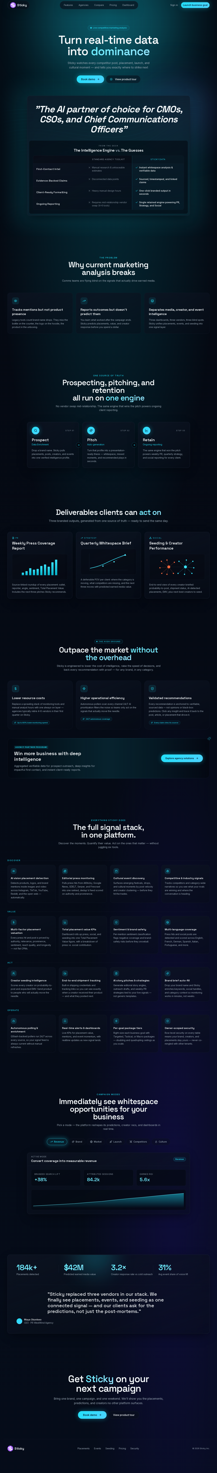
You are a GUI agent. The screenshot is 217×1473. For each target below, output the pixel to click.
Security (134, 1448)
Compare (99, 5)
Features (68, 5)
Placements (84, 1448)
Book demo (88, 79)
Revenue (59, 1141)
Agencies (83, 5)
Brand (79, 1141)
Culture (163, 1141)
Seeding (109, 1448)
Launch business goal (195, 5)
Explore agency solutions (180, 758)
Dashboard (128, 5)
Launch (117, 1141)
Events (97, 1448)
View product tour (125, 79)
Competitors (140, 1141)
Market (98, 1141)
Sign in (174, 5)
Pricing (113, 5)
